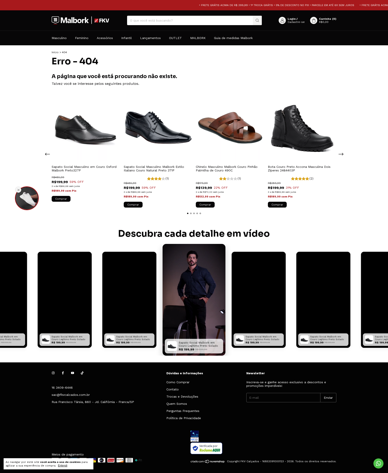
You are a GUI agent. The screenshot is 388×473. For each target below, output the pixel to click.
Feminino (81, 38)
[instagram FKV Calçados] (53, 373)
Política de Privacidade (183, 418)
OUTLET (175, 38)
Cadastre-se (296, 22)
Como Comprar (178, 382)
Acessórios (105, 38)
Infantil (126, 38)
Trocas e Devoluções (182, 396)
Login (292, 18)
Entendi (62, 465)
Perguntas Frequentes (182, 411)
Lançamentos (150, 38)
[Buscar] (257, 20)
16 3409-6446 (62, 387)
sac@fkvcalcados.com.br (71, 394)
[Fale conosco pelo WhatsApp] (378, 463)
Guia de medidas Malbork (233, 38)
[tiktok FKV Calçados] (82, 373)
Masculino (59, 38)
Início (55, 52)
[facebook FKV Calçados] (62, 373)
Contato (172, 389)
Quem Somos (176, 403)
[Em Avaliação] (263, 436)
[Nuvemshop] (207, 462)
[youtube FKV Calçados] (72, 373)
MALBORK (198, 38)
